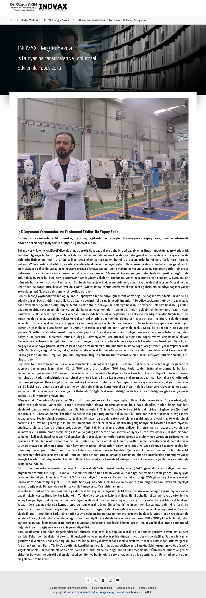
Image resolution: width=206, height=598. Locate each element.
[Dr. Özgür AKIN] (23, 6)
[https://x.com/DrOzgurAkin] (95, 580)
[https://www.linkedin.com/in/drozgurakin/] (103, 580)
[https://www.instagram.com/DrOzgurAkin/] (110, 580)
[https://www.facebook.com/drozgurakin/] (88, 580)
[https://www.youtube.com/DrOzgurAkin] (117, 580)
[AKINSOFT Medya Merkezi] (53, 7)
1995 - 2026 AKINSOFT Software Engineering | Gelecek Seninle (99, 592)
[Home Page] (11, 20)
